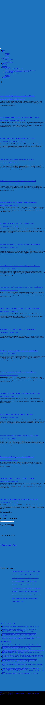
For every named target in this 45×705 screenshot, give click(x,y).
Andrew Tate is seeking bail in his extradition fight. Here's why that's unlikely (18, 638)
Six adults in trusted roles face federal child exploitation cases (25, 584)
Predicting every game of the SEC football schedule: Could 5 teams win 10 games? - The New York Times (22, 665)
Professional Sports (9, 62)
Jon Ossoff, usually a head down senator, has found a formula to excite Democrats (19, 634)
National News (8, 55)
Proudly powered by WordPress (6, 694)
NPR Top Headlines (8, 623)
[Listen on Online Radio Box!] (7, 531)
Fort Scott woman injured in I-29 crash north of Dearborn (16, 414)
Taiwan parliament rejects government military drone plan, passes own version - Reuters (20, 668)
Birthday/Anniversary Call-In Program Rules (14, 68)
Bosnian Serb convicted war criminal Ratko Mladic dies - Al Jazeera (16, 647)
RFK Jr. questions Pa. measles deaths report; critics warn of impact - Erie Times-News (20, 673)
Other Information (6, 67)
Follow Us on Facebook (8, 545)
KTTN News (22, 99)
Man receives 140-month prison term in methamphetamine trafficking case (21, 287)
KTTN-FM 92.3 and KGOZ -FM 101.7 (17, 693)
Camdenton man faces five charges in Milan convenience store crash (26, 571)
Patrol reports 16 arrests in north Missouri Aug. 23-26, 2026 (17, 159)
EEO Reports (7, 76)
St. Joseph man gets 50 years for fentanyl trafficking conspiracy (18, 329)
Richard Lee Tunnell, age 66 (18, 601)
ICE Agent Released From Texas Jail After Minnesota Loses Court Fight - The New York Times (21, 652)
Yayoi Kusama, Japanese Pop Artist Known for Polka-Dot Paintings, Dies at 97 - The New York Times (23, 650)
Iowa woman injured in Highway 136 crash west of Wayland (17, 478)
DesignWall (36, 693)
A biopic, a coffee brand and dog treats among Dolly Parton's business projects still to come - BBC (22, 667)
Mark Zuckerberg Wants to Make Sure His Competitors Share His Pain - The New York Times (21, 646)
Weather (4, 63)
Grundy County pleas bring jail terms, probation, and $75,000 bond (26, 591)
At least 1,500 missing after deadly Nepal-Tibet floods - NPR (14, 669)
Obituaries (4, 66)
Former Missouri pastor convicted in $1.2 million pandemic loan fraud (20, 266)
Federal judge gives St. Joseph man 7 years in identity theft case (18, 372)
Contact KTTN (5, 64)
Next (6, 515)
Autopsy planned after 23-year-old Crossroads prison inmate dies (25, 574)
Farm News (7, 57)
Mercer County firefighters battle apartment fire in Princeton (17, 96)
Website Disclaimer (9, 72)
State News (7, 54)
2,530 (4, 515)
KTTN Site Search (6, 77)
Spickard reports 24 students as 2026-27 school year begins (17, 223)
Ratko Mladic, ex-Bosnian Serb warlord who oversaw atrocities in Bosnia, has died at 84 (20, 626)
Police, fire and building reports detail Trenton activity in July (17, 138)
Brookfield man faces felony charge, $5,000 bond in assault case (18, 202)
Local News (7, 53)
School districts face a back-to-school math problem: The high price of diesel (18, 631)
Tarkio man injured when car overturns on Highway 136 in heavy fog (19, 435)
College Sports (8, 61)
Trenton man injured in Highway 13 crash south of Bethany (17, 457)
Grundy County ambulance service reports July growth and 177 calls (19, 117)
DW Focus (30, 693)
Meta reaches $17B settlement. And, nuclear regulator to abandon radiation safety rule (20, 628)
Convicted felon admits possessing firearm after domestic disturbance (20, 308)
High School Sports (9, 59)
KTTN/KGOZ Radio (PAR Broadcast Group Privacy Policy (17, 71)
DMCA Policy (7, 75)
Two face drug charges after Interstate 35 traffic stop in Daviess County (26, 588)
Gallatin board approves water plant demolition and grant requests (19, 499)
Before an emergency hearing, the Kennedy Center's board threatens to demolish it (19, 633)
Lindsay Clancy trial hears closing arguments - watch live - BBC (15, 651)
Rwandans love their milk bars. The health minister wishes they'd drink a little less (19, 629)
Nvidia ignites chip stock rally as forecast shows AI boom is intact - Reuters (18, 648)
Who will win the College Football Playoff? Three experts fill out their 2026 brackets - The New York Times (23, 671)
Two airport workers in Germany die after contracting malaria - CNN (16, 661)
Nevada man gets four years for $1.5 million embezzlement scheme (19, 351)
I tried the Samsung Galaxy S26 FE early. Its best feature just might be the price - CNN (20, 660)
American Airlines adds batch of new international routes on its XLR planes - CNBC (19, 659)
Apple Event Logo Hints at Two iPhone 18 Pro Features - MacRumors (16, 663)
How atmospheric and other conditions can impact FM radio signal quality (20, 70)
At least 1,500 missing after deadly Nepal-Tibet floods (13, 630)
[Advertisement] (22, 24)
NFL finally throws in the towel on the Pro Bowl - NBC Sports (14, 654)
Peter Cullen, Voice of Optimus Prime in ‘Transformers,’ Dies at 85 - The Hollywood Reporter (21, 644)
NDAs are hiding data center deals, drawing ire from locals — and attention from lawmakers (21, 637)
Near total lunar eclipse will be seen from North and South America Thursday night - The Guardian (22, 655)
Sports (3, 58)
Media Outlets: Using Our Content (12, 74)
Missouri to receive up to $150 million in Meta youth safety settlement (20, 244)
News (3, 51)
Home (3, 50)
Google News (6, 641)
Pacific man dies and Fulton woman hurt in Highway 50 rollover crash (20, 393)
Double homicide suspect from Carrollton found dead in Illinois (18, 181)
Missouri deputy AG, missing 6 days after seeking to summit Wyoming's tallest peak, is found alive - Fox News (23, 657)
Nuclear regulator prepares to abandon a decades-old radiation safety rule (17, 635)
